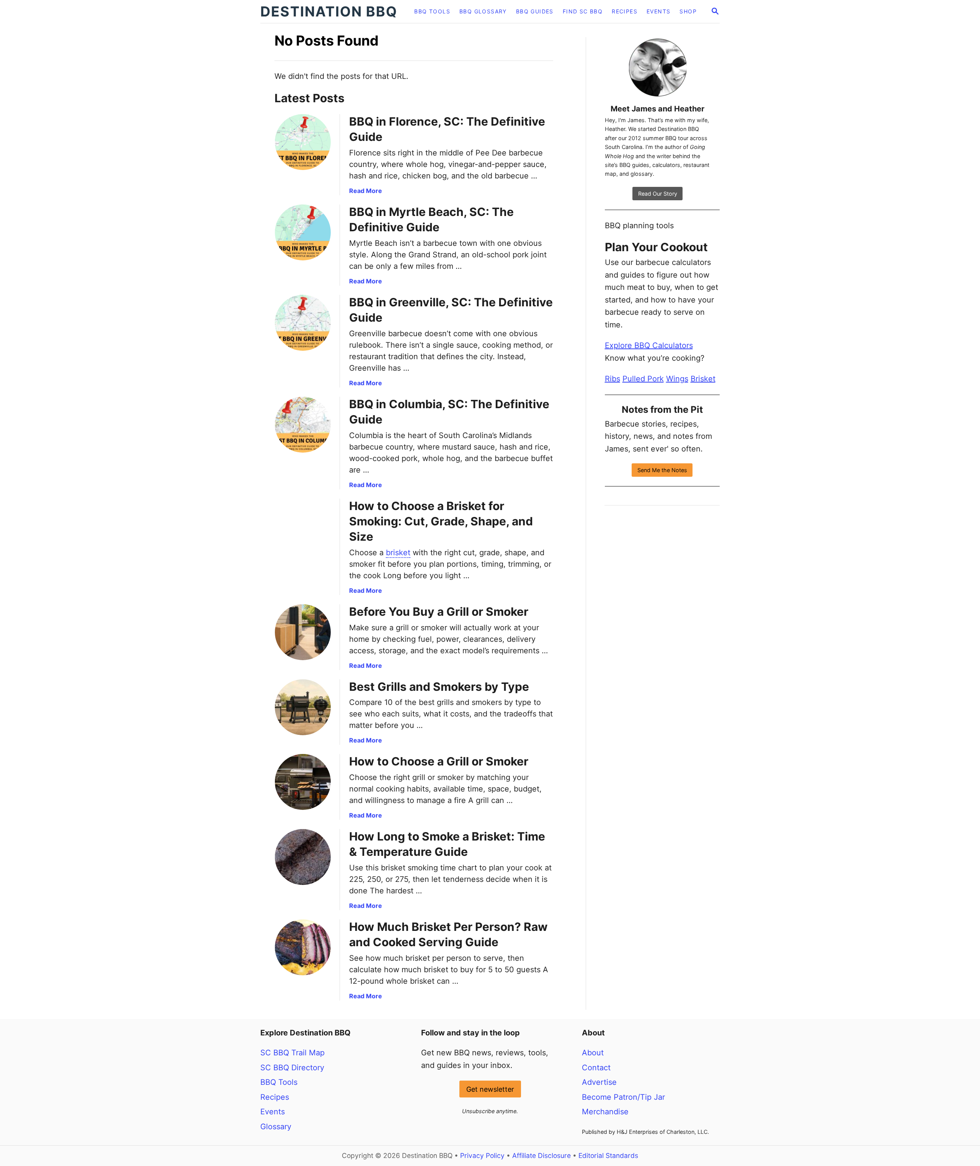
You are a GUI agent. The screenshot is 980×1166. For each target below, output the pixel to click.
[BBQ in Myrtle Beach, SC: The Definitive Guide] (303, 232)
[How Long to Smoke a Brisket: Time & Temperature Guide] (303, 857)
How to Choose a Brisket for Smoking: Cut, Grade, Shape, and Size (441, 521)
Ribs (612, 378)
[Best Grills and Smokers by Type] (303, 707)
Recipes (274, 1097)
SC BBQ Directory (292, 1067)
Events (272, 1111)
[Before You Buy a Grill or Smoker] (303, 632)
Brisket (703, 378)
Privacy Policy (482, 1155)
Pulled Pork (643, 378)
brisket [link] (398, 552)
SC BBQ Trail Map (292, 1052)
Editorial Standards (608, 1155)
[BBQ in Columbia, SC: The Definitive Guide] (303, 425)
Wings (677, 378)
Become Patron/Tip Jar (623, 1097)
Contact (596, 1067)
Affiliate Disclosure (541, 1155)
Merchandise (605, 1111)
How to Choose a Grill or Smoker (438, 761)
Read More (365, 191)
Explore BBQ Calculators (649, 345)
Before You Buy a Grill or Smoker (438, 611)
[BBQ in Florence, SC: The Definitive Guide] (303, 142)
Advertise (599, 1082)
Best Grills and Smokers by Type (439, 686)
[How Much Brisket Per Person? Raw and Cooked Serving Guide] (303, 947)
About (593, 1052)
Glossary (275, 1126)
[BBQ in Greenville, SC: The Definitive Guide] (303, 323)
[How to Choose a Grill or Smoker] (303, 782)
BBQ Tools (278, 1082)
